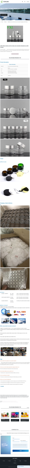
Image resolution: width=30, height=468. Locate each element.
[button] (22, 1)
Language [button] (28, 1)
